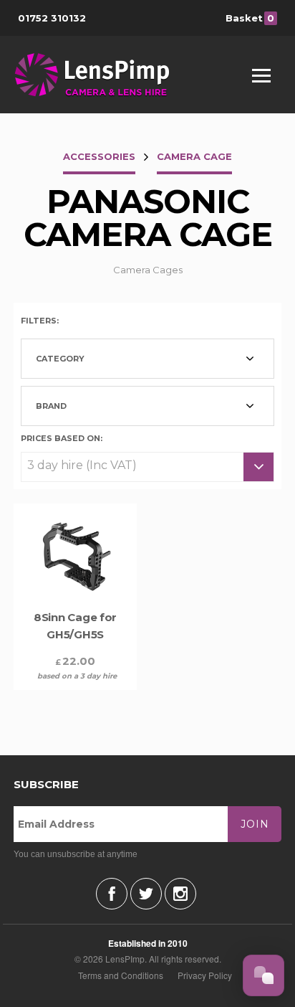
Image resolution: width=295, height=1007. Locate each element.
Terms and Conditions (120, 975)
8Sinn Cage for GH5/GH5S (75, 625)
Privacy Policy (205, 975)
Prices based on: (61, 437)
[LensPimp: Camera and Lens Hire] (102, 74)
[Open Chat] (263, 975)
